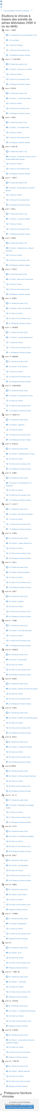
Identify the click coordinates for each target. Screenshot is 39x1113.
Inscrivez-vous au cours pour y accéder (19, 1107)
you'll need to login (28, 1104)
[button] (1, 2)
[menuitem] (1, 5)
